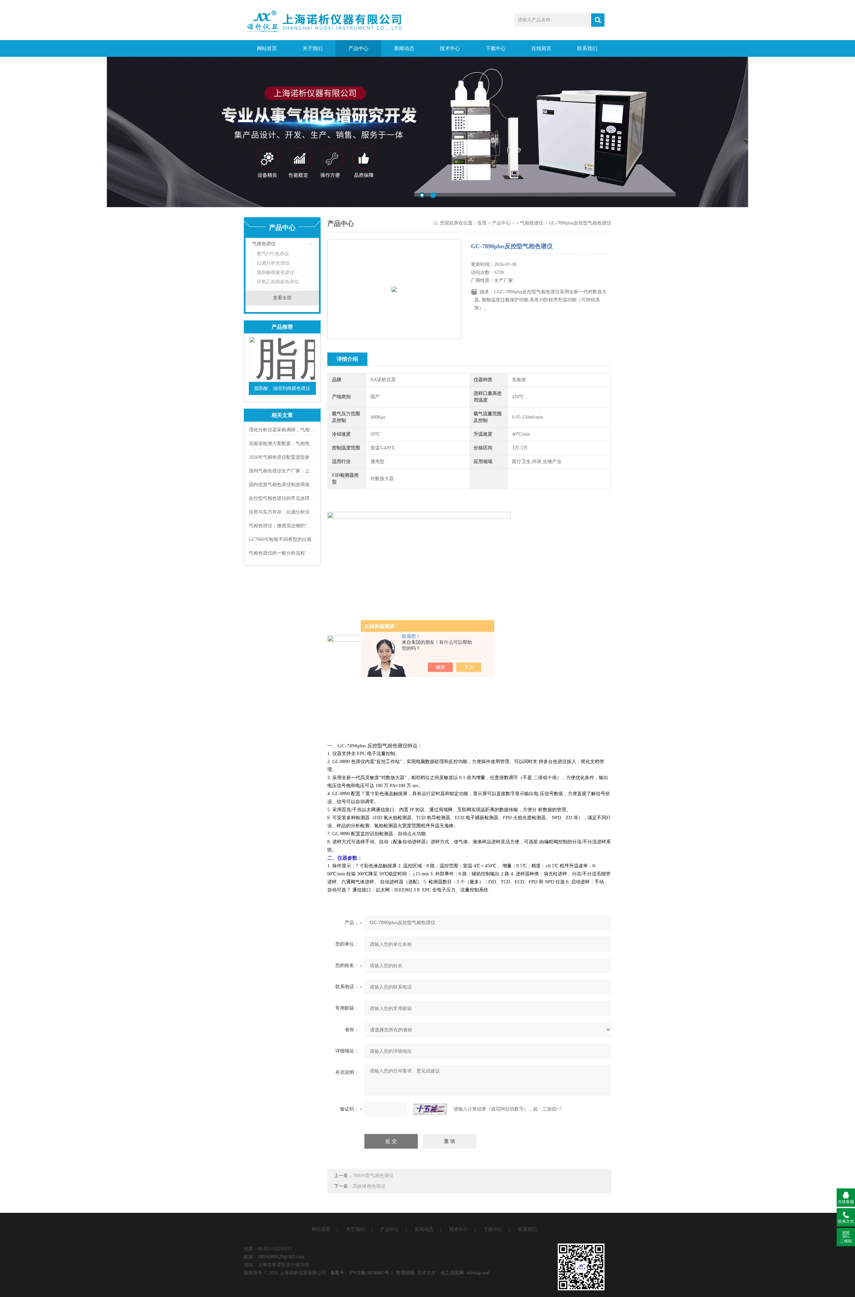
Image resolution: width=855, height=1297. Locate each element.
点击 (302, 245)
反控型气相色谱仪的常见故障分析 (284, 498)
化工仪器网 (452, 1272)
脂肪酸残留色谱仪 (275, 272)
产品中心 (358, 48)
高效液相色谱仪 (369, 1186)
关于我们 (313, 48)
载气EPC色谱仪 (273, 253)
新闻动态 (404, 48)
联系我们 (587, 48)
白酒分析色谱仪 (273, 263)
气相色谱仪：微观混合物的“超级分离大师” (293, 525)
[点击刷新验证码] (430, 1109)
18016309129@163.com (281, 1256)
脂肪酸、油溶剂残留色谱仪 (282, 388)
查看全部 (282, 297)
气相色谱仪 (264, 243)
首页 (482, 223)
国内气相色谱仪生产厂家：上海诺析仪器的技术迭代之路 (307, 470)
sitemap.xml (478, 1272)
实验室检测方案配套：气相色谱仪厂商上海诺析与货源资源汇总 (314, 443)
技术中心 (450, 48)
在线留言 (541, 48)
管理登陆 (405, 1272)
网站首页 (267, 48)
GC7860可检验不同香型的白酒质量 (285, 539)
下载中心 (496, 48)
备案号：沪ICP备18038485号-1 (361, 1272)
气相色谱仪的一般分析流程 (277, 553)
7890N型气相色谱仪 (373, 1175)
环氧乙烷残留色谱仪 (278, 281)
